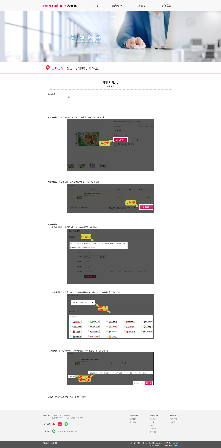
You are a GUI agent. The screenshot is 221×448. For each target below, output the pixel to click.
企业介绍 (153, 419)
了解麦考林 (142, 5)
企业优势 (153, 425)
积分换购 (132, 422)
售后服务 (173, 422)
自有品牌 (153, 432)
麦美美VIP (117, 5)
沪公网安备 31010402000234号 (162, 445)
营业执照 (46, 443)
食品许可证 (53, 443)
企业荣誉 (153, 429)
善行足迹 (166, 5)
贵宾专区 (132, 419)
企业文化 (153, 422)
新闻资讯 (81, 68)
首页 (95, 5)
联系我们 (173, 419)
